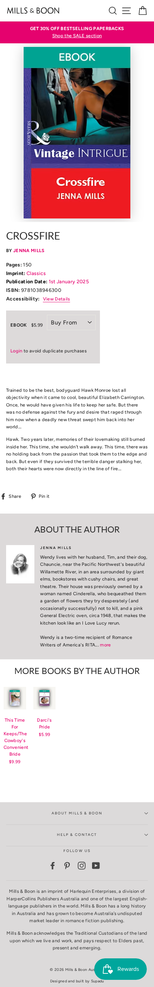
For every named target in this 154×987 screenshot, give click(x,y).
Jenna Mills (29, 250)
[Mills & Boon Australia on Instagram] (82, 866)
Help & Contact (77, 834)
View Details (56, 299)
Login (16, 350)
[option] (77, 32)
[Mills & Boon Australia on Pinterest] (67, 866)
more (105, 644)
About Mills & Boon (77, 813)
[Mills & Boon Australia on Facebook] (53, 866)
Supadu (97, 981)
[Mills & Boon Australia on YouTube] (96, 866)
